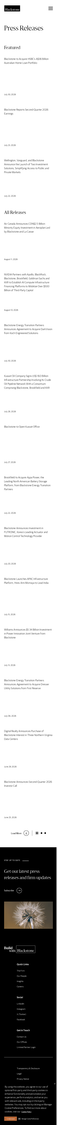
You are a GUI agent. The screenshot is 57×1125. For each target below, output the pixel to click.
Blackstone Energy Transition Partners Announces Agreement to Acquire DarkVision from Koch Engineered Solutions (28, 329)
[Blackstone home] (28, 949)
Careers (20, 986)
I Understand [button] (10, 1119)
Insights (20, 981)
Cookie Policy (26, 1111)
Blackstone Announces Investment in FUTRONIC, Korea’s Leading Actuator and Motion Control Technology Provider (26, 532)
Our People (22, 976)
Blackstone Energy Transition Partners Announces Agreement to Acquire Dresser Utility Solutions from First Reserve (26, 684)
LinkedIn (20, 1003)
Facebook (21, 1019)
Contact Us (21, 1036)
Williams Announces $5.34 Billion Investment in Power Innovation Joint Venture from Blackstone (28, 633)
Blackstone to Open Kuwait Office (22, 426)
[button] (28, 1119)
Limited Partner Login (26, 1047)
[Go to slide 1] (41, 833)
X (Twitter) (21, 1014)
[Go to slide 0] (37, 833)
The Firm (21, 970)
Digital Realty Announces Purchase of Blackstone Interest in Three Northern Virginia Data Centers (28, 735)
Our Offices (22, 1041)
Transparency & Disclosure (28, 1068)
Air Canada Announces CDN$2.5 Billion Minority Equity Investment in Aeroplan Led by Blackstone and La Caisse (27, 227)
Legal (19, 1073)
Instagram (21, 1008)
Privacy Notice (23, 1078)
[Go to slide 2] (45, 833)
